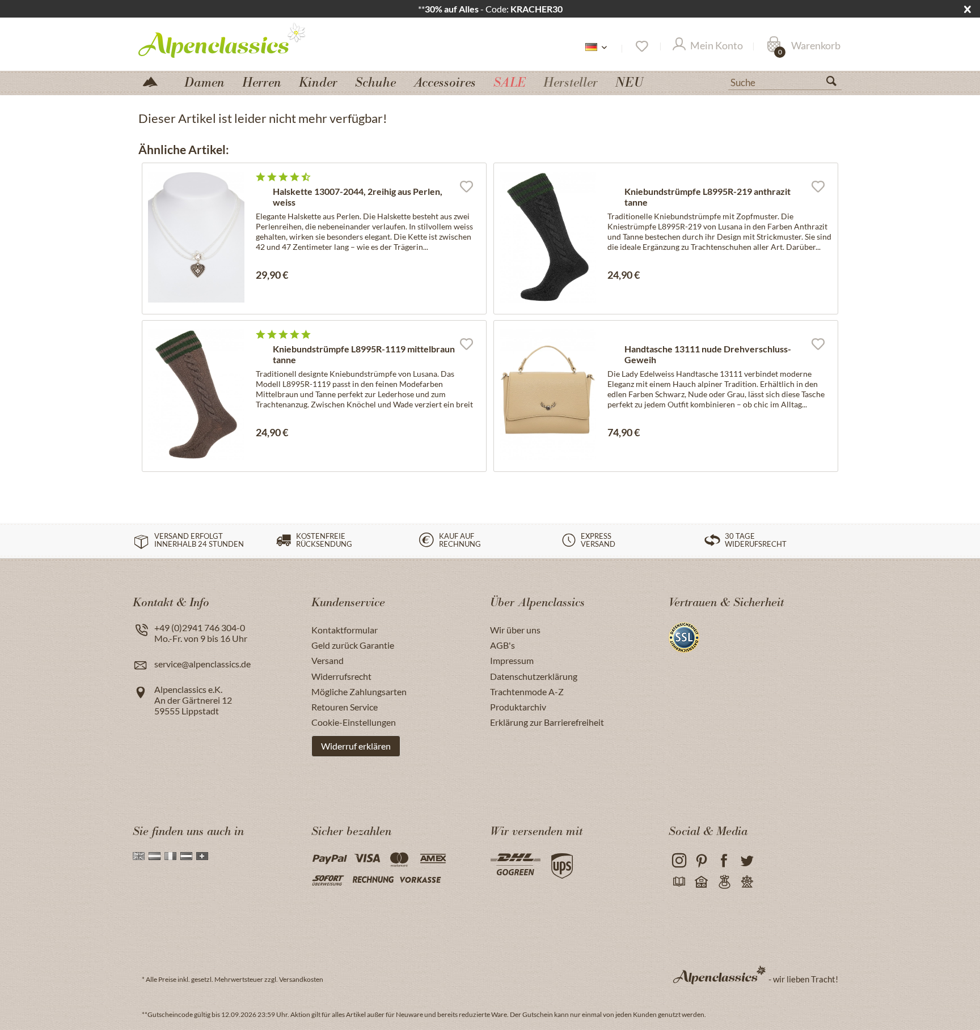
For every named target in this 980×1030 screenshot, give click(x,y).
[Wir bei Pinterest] (701, 861)
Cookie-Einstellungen (353, 722)
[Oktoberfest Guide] (701, 882)
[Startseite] (155, 81)
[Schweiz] (202, 856)
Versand (327, 660)
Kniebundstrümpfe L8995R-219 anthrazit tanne (707, 196)
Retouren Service (344, 706)
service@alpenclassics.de (202, 663)
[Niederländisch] (154, 856)
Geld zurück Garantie (352, 645)
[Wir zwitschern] (747, 861)
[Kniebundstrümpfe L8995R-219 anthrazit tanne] (548, 237)
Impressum (512, 660)
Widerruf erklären (356, 745)
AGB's (502, 645)
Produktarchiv (518, 706)
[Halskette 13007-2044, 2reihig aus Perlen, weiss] (196, 237)
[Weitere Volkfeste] (747, 882)
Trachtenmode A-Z (527, 691)
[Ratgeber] (678, 882)
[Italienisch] (170, 856)
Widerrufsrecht (341, 676)
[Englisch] (139, 856)
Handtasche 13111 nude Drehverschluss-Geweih (707, 354)
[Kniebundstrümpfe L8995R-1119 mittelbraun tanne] (196, 394)
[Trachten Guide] (724, 882)
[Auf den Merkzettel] (466, 185)
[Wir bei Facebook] (724, 861)
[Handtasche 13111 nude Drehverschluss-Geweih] (548, 394)
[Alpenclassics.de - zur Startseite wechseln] (242, 40)
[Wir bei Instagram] (678, 861)
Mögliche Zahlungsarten (359, 691)
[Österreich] (186, 856)
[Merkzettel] (641, 46)
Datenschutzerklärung (533, 676)
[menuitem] (785, 81)
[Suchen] (836, 83)
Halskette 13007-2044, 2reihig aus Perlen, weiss (357, 196)
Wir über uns (515, 629)
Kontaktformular (344, 629)
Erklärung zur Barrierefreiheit (547, 722)
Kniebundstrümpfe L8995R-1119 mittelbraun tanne (364, 354)
